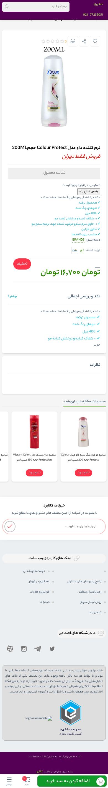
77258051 (96, 15)
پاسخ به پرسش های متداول (84, 581)
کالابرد (39, 772)
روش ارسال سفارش (89, 591)
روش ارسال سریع (90, 602)
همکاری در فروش (39, 581)
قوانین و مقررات (40, 591)
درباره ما (45, 602)
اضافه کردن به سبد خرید (68, 781)
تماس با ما (95, 612)
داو (82, 250)
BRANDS (78, 240)
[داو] (74, 250)
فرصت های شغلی (34, 571)
